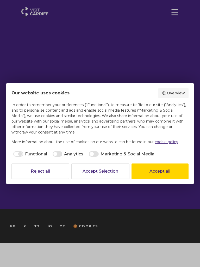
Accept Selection (100, 171)
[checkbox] (29, 154)
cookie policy (166, 141)
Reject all (40, 171)
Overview (176, 93)
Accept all (159, 171)
